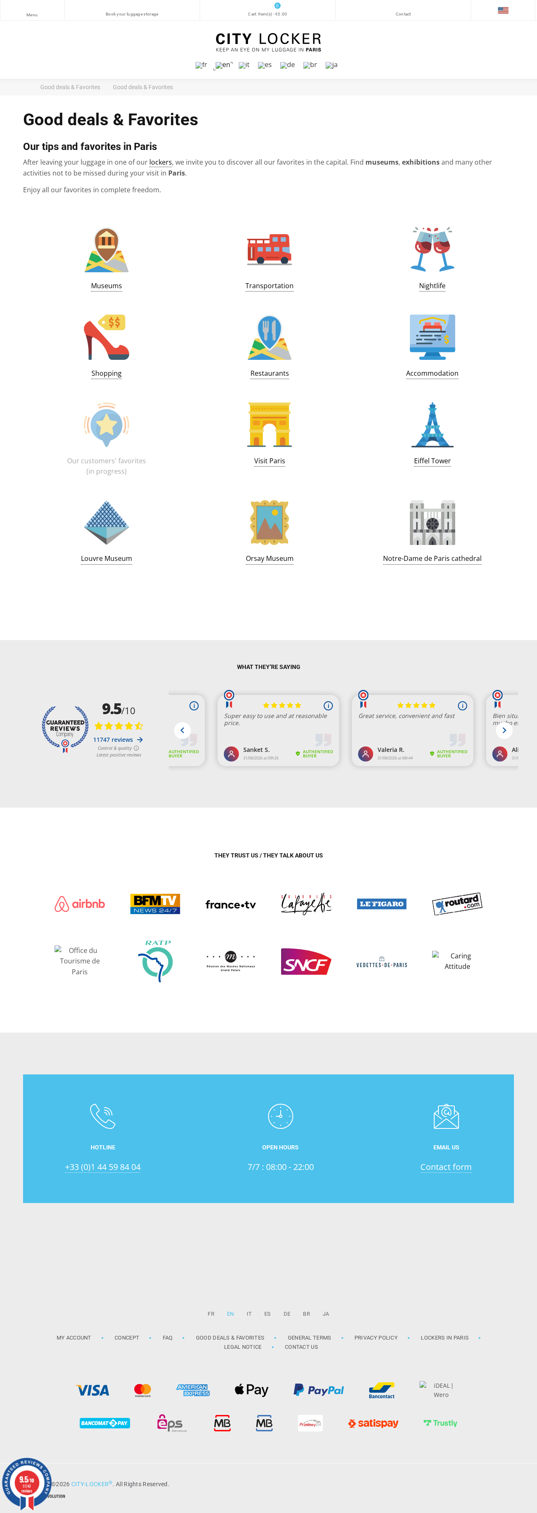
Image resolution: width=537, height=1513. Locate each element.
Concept (127, 1338)
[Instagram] (482, 1483)
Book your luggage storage (132, 14)
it (249, 1314)
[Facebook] (503, 1483)
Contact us (301, 1347)
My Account (74, 1338)
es (267, 1314)
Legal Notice (243, 1347)
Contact (403, 14)
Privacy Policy (376, 1338)
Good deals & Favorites (230, 1338)
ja (326, 1314)
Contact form (446, 1166)
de (287, 1314)
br (306, 1314)
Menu (32, 15)
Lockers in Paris (445, 1338)
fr (211, 1314)
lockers (160, 162)
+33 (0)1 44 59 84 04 (103, 1166)
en (230, 1314)
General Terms (309, 1338)
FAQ (168, 1338)
